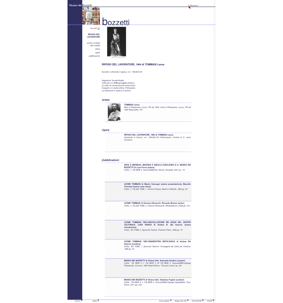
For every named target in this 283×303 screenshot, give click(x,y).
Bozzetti (87, 5)
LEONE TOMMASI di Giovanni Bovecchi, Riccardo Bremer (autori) (154, 203)
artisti (97, 48)
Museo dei (75, 5)
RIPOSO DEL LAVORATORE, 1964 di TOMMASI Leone (148, 134)
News (95, 301)
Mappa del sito (181, 301)
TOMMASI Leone (131, 104)
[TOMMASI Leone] (114, 111)
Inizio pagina (164, 301)
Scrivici (77, 301)
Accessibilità (197, 301)
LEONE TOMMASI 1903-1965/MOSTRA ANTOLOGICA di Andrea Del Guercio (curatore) (157, 242)
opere (97, 52)
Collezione (193, 5)
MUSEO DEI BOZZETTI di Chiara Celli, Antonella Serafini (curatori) (154, 260)
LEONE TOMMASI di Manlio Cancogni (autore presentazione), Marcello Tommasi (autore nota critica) (157, 185)
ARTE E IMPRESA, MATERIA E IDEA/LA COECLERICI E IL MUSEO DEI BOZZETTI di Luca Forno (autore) (157, 166)
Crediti (209, 301)
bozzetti (94, 28)
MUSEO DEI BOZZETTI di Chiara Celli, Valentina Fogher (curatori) (154, 279)
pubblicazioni (94, 55)
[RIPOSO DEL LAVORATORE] (116, 41)
